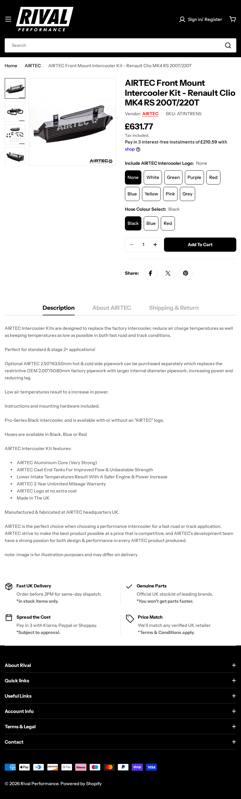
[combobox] (120, 45)
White (152, 177)
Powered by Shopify (81, 783)
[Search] (228, 45)
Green (173, 177)
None (133, 177)
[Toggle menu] (8, 19)
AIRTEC (33, 65)
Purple (194, 177)
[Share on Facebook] (150, 273)
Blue (132, 194)
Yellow (151, 194)
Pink (170, 194)
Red (213, 177)
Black (133, 223)
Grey (188, 194)
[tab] (59, 309)
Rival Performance (39, 783)
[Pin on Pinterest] (186, 273)
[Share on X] (168, 273)
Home (11, 65)
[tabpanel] (120, 441)
